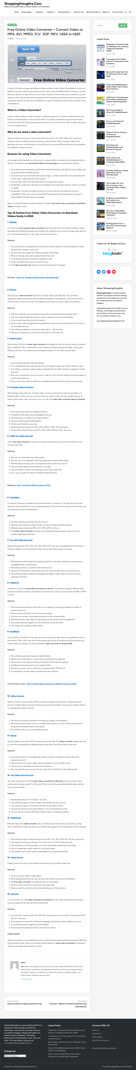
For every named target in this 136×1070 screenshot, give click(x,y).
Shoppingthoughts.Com (22, 4)
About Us (106, 12)
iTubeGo (13, 222)
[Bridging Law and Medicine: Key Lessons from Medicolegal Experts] (101, 198)
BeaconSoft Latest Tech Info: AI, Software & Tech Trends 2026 (117, 74)
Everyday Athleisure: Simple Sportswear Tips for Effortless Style (117, 172)
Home (16, 12)
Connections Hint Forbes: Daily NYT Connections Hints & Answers (117, 61)
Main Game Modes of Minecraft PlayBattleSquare (117, 111)
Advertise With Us (93, 12)
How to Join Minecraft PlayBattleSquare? (115, 122)
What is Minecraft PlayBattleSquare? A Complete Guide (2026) (115, 160)
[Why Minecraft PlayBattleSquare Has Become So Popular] (101, 145)
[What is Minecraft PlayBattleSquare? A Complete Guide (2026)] (101, 158)
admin (11, 39)
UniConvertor (16, 338)
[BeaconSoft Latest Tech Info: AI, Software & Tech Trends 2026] (101, 72)
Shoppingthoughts (104, 293)
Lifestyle (50, 12)
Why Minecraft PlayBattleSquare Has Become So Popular (114, 147)
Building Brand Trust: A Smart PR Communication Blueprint (116, 226)
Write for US (79, 12)
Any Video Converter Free (22, 775)
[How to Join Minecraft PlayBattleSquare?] (101, 121)
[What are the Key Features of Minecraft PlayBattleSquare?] (101, 133)
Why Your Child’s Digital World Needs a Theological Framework (116, 213)
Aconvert (15, 894)
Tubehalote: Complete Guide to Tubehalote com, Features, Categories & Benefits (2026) (117, 47)
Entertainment (63, 12)
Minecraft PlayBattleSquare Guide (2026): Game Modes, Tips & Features (117, 87)
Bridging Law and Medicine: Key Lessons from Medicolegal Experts (117, 200)
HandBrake (14, 632)
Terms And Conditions (100, 1040)
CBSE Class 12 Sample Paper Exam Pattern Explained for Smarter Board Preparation (117, 99)
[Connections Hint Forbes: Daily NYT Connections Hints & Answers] (101, 59)
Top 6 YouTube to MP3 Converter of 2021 (33, 485)
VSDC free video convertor (21, 436)
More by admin (26, 979)
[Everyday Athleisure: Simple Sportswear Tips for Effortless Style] (101, 171)
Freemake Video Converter (21, 387)
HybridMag (127, 1067)
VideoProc (14, 583)
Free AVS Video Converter (21, 540)
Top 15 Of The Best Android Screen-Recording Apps (37, 277)
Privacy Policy (117, 12)
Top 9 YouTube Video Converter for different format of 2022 (51, 684)
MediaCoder (16, 818)
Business (39, 12)
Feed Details (97, 1048)
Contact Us (96, 1034)
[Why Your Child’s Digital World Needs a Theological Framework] (101, 211)
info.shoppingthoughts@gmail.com (17, 1043)
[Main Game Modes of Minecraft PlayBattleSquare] (101, 110)
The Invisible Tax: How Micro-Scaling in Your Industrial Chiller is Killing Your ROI (116, 186)
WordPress (116, 1067)
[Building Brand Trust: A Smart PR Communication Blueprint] (101, 224)
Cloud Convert (17, 857)
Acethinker (15, 497)
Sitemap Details (110, 1048)
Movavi (13, 290)
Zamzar (13, 735)
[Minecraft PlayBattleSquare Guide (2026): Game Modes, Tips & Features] (101, 85)
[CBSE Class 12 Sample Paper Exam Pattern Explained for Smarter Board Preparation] (101, 98)
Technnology (26, 12)
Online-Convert (17, 696)
